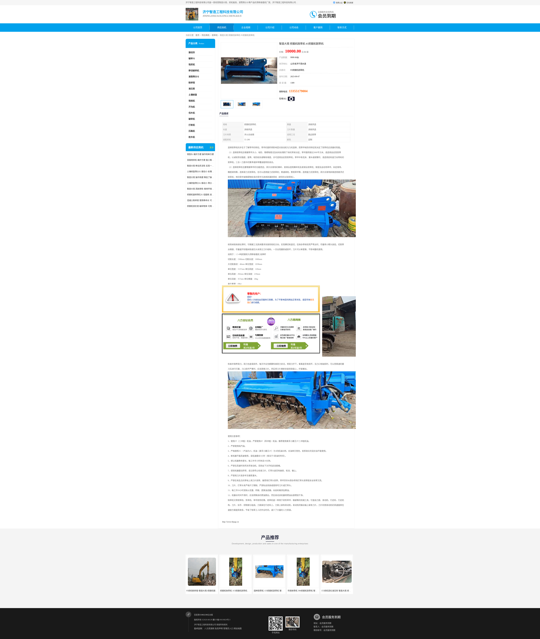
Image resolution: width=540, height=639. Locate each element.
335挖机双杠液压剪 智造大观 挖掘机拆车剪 (340, 591)
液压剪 (192, 89)
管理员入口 (228, 628)
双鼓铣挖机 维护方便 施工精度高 (200, 160)
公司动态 (293, 27)
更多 (212, 147)
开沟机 (192, 107)
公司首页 (197, 27)
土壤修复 (193, 95)
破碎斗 (192, 58)
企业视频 (245, 27)
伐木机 (192, 113)
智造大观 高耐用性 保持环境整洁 (200, 189)
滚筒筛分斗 (194, 76)
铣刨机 (192, 101)
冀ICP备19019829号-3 (221, 620)
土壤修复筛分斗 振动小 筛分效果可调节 (200, 183)
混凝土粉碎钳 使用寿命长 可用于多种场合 (200, 200)
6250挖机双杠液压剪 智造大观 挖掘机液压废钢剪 (309, 591)
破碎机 (192, 119)
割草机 (215, 35)
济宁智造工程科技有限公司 (205, 625)
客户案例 (317, 27)
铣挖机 (192, 64)
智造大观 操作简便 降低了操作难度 (200, 177)
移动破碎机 (194, 70)
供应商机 (221, 27)
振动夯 (192, 52)
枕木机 (192, 137)
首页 (197, 35)
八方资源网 (209, 628)
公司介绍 (269, 27)
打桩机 (192, 125)
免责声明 (219, 628)
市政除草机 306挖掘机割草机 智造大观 (237, 591)
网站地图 (238, 628)
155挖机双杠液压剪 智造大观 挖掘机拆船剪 (272, 591)
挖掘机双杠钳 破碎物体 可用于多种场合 (200, 206)
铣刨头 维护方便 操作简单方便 (200, 154)
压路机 (192, 131)
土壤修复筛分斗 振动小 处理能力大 (200, 172)
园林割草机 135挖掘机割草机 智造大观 (203, 591)
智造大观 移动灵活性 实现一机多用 (200, 166)
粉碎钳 (192, 83)
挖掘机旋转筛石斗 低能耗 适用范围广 (200, 195)
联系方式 (342, 27)
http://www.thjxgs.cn (230, 522)
